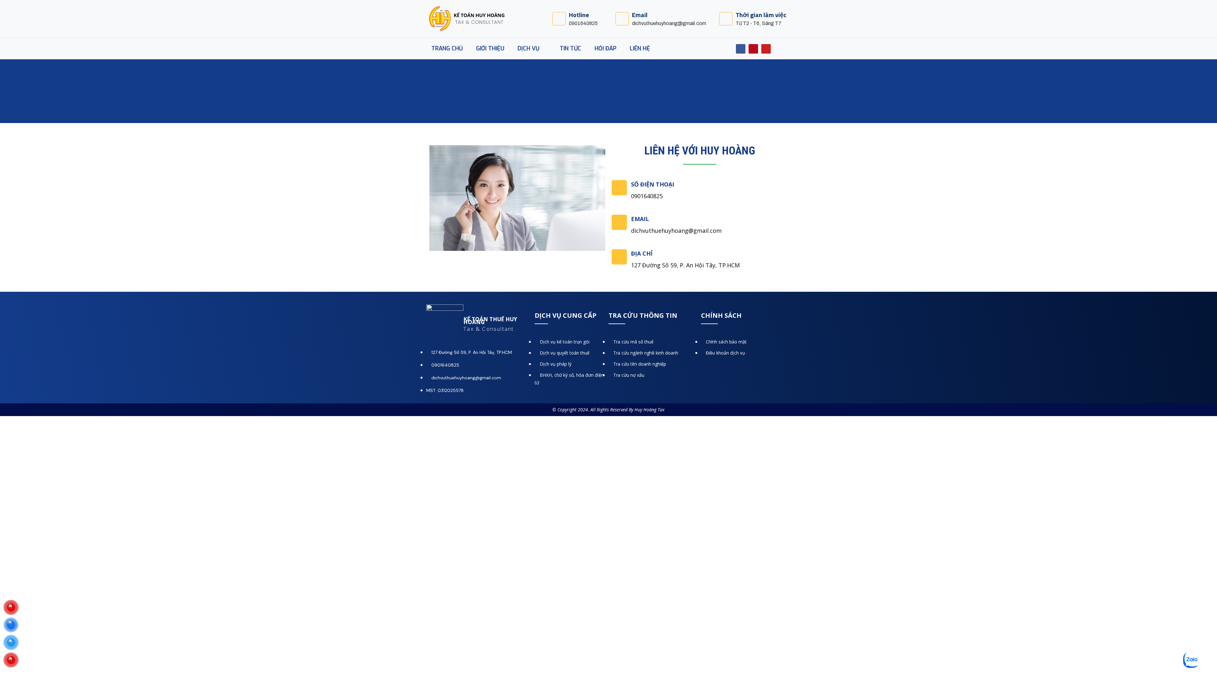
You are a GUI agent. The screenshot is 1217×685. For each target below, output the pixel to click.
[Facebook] (740, 49)
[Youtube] (766, 49)
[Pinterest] (753, 49)
